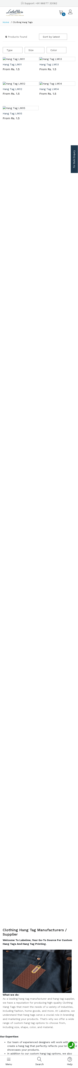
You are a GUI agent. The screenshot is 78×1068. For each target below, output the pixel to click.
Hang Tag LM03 (49, 64)
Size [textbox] (31, 50)
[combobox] (53, 37)
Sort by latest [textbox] (51, 36)
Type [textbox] (10, 50)
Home (6, 22)
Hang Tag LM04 (49, 89)
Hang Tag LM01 (12, 64)
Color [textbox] (53, 50)
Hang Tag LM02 (12, 89)
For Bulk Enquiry (74, 159)
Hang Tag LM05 (12, 113)
